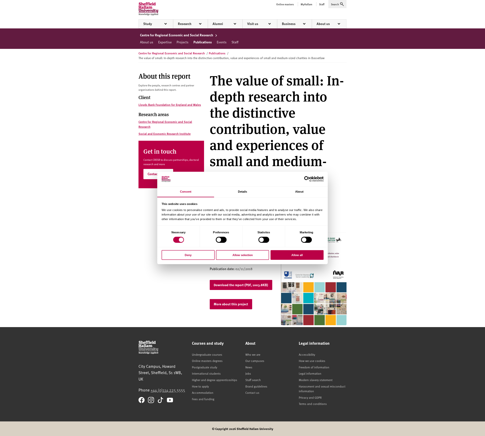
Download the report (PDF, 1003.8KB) (241, 284)
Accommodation (202, 392)
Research (184, 23)
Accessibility (307, 354)
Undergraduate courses (207, 354)
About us (323, 23)
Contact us (252, 392)
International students (206, 373)
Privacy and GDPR (310, 397)
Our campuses (254, 361)
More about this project (231, 304)
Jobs (248, 373)
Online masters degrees (207, 361)
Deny (188, 254)
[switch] (221, 240)
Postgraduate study (204, 367)
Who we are (252, 354)
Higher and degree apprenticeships (214, 380)
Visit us (252, 23)
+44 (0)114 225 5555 (168, 390)
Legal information (310, 373)
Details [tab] (242, 191)
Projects (183, 42)
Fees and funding (203, 399)
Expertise (165, 42)
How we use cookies (312, 361)
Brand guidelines (256, 386)
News (248, 367)
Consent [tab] (185, 191)
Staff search (253, 380)
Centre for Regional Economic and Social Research (177, 35)
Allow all (297, 254)
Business (289, 23)
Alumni (218, 23)
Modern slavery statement (315, 380)
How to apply (200, 386)
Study (147, 23)
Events (222, 42)
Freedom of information (314, 367)
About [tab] (299, 191)
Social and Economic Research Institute (164, 133)
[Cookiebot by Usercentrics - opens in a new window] (307, 179)
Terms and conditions (313, 404)
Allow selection (242, 254)
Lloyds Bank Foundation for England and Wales (169, 104)
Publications (202, 42)
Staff (235, 42)
